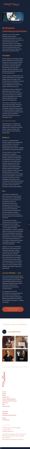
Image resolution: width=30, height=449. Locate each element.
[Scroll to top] (0, 448)
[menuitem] (6, 4)
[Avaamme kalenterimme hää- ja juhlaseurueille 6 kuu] (8, 342)
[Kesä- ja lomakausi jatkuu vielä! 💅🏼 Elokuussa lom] (21, 355)
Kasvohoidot (5, 397)
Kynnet (4, 391)
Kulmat (4, 393)
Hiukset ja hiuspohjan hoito (9, 400)
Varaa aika (5, 411)
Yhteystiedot (5, 419)
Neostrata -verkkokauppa (9, 415)
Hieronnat (5, 402)
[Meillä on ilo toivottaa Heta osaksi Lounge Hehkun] (8, 355)
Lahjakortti (5, 413)
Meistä (4, 418)
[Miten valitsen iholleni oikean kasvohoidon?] (28, 224)
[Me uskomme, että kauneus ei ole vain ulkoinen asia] (21, 342)
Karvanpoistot (6, 406)
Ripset (4, 395)
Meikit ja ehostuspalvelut (9, 399)
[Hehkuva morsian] (1, 224)
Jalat (3, 404)
